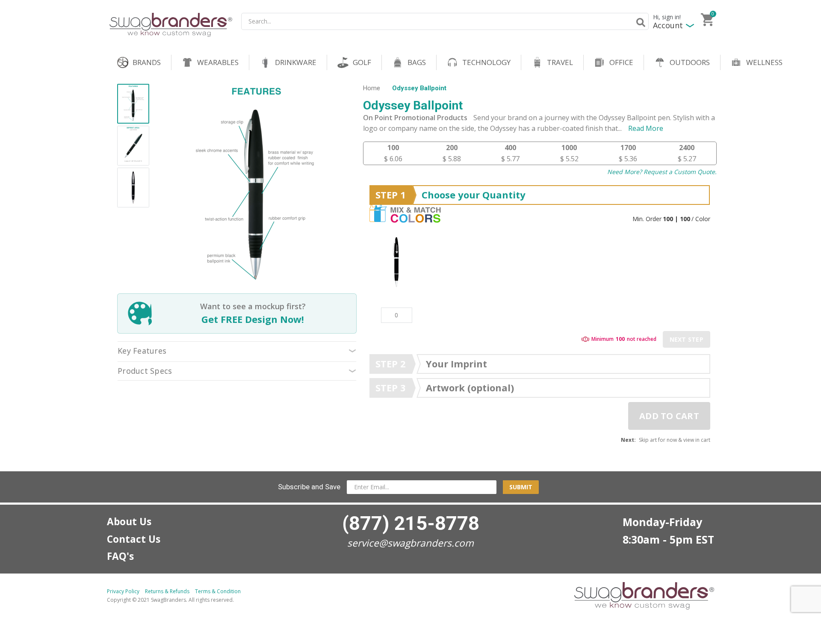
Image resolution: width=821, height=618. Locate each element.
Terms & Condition (218, 591)
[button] (133, 105)
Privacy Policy (123, 591)
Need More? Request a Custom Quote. (662, 172)
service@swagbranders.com (410, 543)
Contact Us (133, 539)
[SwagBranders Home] (171, 25)
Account (668, 25)
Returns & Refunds (167, 591)
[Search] (639, 22)
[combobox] (445, 21)
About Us (129, 521)
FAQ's (120, 556)
